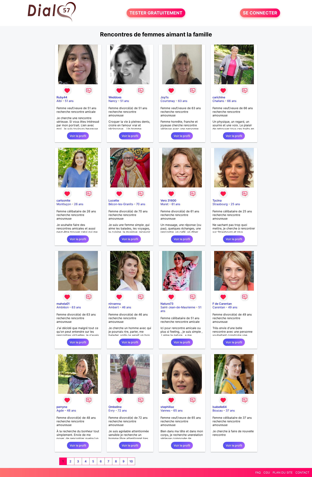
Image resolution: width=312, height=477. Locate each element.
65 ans (178, 410)
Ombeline (115, 407)
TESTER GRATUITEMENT (155, 13)
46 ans (126, 307)
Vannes (165, 410)
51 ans (69, 101)
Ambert (114, 307)
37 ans (230, 410)
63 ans (182, 101)
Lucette (114, 200)
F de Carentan (222, 303)
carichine (219, 97)
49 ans (232, 307)
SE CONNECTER (260, 13)
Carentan (219, 307)
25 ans (235, 204)
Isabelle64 (220, 407)
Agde (60, 410)
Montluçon (64, 204)
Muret (164, 204)
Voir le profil (78, 136)
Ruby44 (62, 97)
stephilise (167, 407)
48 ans (71, 410)
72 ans (122, 410)
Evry (112, 410)
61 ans (176, 204)
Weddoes (115, 97)
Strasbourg (220, 204)
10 (131, 461)
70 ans (140, 204)
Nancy (113, 101)
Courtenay (168, 101)
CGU (266, 472)
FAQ (258, 472)
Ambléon (63, 307)
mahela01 (63, 303)
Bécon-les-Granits (121, 204)
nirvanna (115, 303)
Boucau (218, 410)
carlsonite (63, 200)
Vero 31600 (168, 200)
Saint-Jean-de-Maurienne (178, 307)
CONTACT (302, 472)
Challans (218, 101)
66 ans (231, 101)
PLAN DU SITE (283, 472)
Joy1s (165, 97)
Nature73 (167, 303)
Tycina (217, 200)
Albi (59, 101)
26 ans (78, 204)
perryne (62, 407)
